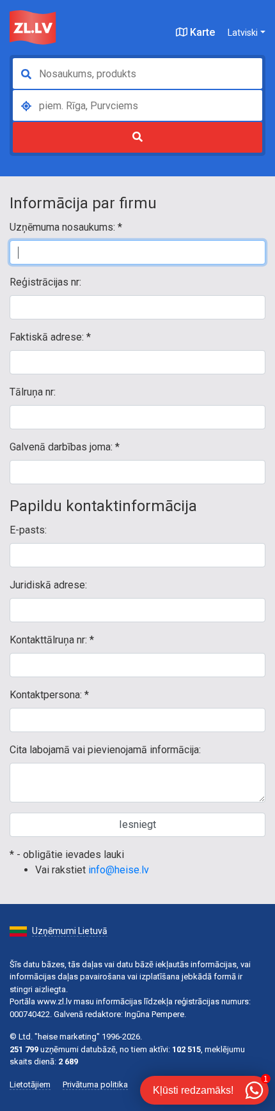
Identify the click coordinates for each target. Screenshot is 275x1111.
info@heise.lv (118, 870)
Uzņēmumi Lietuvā (69, 931)
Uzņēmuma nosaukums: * (66, 227)
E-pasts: (28, 530)
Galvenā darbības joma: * (65, 447)
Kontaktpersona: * (49, 695)
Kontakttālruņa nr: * (52, 640)
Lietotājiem (30, 1084)
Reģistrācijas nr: (45, 282)
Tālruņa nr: (33, 392)
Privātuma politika (95, 1084)
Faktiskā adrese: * (50, 337)
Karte (201, 32)
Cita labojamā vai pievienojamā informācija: (105, 750)
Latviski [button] (243, 32)
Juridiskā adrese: (48, 585)
